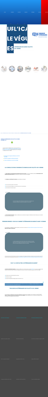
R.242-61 (32, 269)
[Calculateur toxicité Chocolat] (36, 87)
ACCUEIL (1, 133)
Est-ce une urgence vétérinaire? (5, 359)
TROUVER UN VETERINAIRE (11, 133)
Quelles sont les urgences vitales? (5, 339)
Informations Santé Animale (20, 339)
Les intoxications (10, 39)
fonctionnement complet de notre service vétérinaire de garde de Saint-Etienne (30, 257)
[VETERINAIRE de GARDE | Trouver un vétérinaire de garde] (12, 99)
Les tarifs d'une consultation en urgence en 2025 (37, 339)
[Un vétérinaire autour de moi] (20, 99)
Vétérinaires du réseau (17, 39)
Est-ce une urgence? (10, 48)
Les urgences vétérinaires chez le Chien (6, 379)
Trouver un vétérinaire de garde (35, 379)
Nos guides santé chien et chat (20, 359)
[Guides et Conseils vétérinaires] (44, 93)
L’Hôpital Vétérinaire (17, 29)
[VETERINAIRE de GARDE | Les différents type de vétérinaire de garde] (4, 99)
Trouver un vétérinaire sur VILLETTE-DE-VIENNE (11, 160)
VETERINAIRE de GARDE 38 (17, 133)
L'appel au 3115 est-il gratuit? (35, 359)
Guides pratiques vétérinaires (24, 39)
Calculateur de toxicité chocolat (24, 29)
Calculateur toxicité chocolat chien (20, 379)
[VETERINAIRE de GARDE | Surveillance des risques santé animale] (28, 87)
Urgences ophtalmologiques (10, 29)
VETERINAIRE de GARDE (5, 133)
